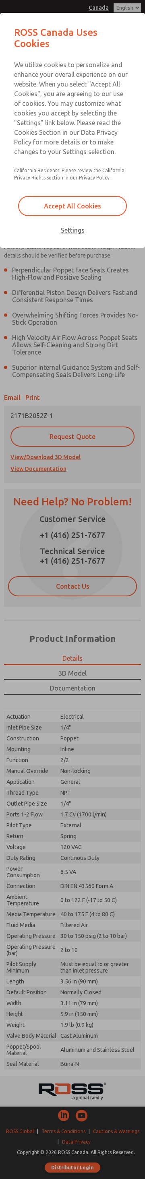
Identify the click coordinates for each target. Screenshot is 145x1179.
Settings (73, 230)
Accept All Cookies (72, 206)
